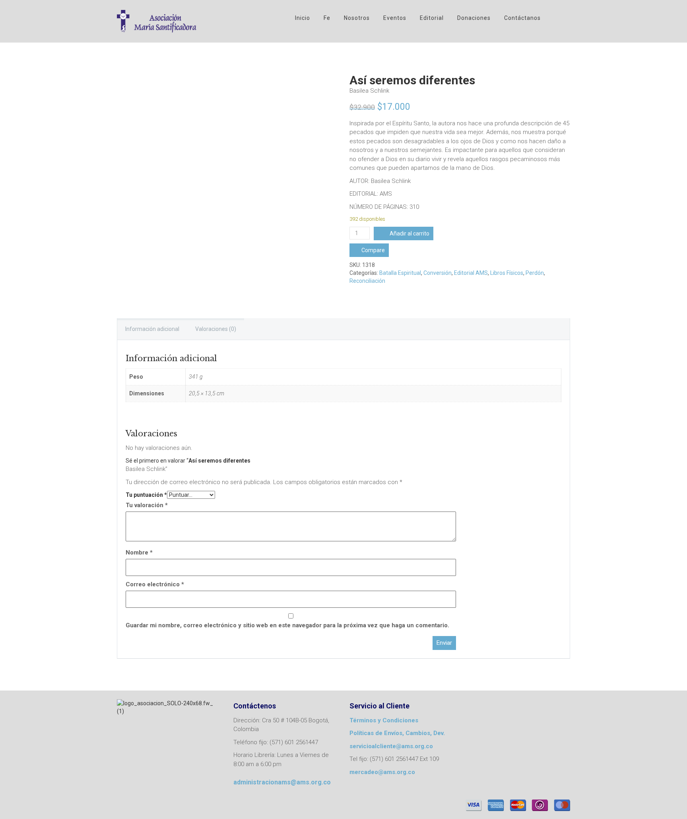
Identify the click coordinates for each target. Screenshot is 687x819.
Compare (373, 250)
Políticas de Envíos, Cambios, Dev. (397, 733)
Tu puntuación (146, 495)
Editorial (432, 18)
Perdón (535, 273)
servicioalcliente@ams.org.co (391, 746)
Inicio (302, 18)
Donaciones (474, 18)
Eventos (394, 18)
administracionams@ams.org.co (282, 782)
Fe (327, 18)
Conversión (437, 273)
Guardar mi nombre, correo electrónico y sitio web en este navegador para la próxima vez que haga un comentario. (287, 625)
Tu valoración (147, 505)
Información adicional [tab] (152, 329)
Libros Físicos (506, 273)
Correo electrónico (155, 584)
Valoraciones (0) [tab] (215, 329)
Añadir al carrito (409, 233)
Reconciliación (367, 281)
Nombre (139, 552)
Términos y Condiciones (383, 720)
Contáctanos (522, 18)
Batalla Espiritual (400, 273)
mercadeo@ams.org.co (382, 772)
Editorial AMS (471, 273)
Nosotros (357, 18)
